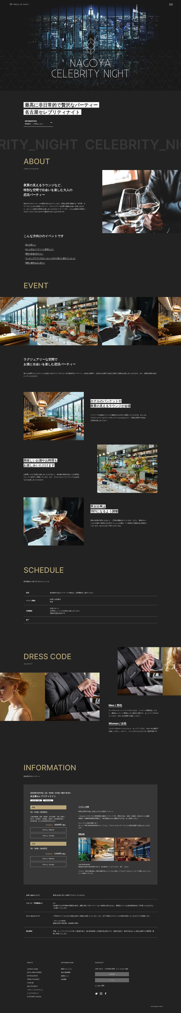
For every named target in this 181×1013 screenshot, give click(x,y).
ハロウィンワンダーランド (35, 989)
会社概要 (63, 979)
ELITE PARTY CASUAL (34, 996)
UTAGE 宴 (30, 982)
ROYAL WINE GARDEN (34, 972)
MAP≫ (126, 867)
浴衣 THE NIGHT (32, 986)
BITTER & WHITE (32, 976)
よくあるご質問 (99, 985)
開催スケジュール (66, 969)
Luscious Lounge (32, 969)
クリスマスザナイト (33, 993)
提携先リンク (65, 976)
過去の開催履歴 (65, 972)
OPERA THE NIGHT (33, 979)
